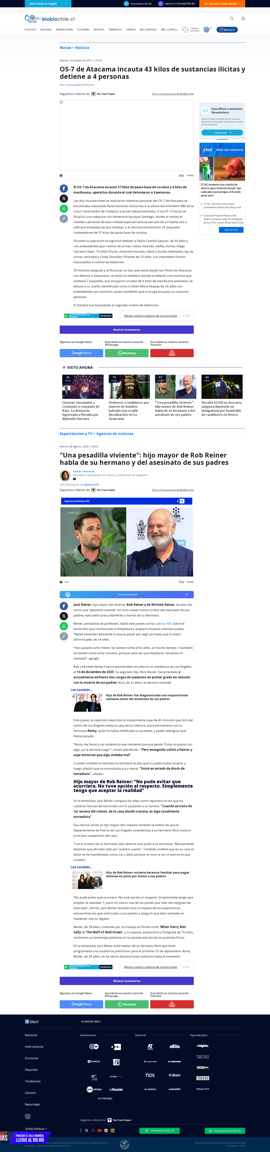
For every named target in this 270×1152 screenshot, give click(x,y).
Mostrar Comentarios (126, 329)
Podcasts (30, 29)
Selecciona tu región (43, 3)
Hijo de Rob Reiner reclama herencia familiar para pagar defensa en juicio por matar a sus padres (147, 874)
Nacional (46, 29)
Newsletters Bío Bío (141, 3)
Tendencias (115, 29)
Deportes (99, 29)
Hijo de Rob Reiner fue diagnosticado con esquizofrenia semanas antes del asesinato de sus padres (147, 697)
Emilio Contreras (83, 471)
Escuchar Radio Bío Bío (223, 3)
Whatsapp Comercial (162, 1130)
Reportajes (32, 1104)
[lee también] (88, 702)
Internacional (64, 29)
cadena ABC (163, 623)
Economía (83, 29)
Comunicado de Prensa (79, 85)
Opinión (131, 29)
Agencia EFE (91, 484)
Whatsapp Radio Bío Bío (227, 1130)
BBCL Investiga (148, 29)
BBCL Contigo (169, 29)
